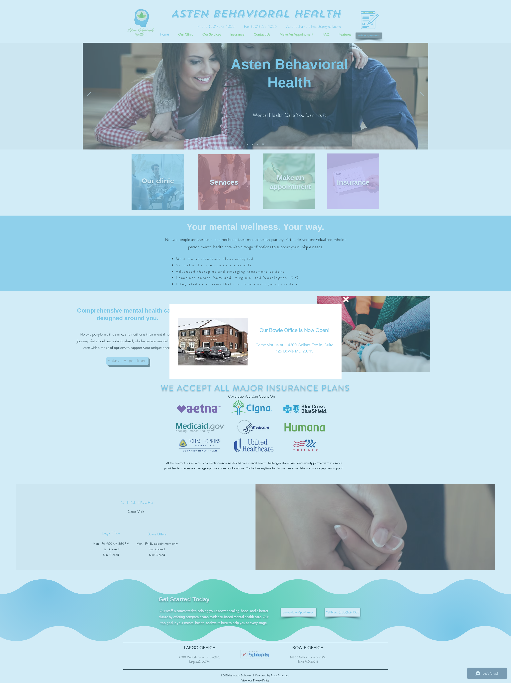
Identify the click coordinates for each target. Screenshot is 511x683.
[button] (346, 299)
